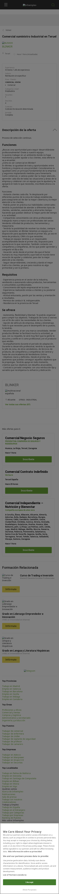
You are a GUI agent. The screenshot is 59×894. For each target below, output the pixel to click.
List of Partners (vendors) (14, 875)
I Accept (29, 882)
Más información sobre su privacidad (25, 851)
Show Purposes (30, 889)
